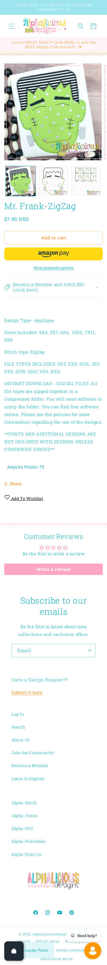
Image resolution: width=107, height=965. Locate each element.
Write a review (53, 569)
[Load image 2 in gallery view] (53, 181)
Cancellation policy (56, 958)
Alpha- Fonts (24, 815)
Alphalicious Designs (50, 934)
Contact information (73, 950)
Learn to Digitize (27, 778)
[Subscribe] (89, 650)
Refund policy (47, 941)
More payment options (54, 267)
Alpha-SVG (22, 828)
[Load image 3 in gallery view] (86, 181)
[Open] (14, 951)
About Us (20, 739)
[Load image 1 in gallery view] (21, 181)
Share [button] (16, 483)
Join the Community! (32, 752)
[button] (11, 26)
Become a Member (30, 765)
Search (18, 727)
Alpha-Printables (28, 841)
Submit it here (26, 692)
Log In (17, 714)
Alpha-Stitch (24, 802)
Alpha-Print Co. (27, 854)
